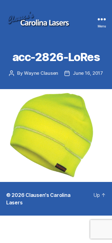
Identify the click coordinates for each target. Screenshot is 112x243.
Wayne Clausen (41, 73)
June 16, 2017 (88, 73)
